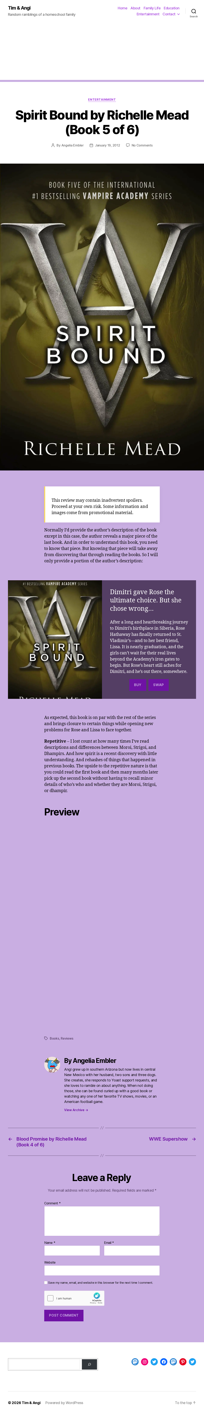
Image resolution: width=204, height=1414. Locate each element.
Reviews (67, 1038)
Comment (52, 1203)
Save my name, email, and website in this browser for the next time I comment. (100, 1282)
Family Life (152, 8)
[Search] (89, 1364)
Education (171, 8)
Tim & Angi (19, 8)
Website (50, 1262)
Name (49, 1243)
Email (109, 1243)
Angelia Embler (72, 145)
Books (54, 1038)
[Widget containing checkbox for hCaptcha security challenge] (74, 1298)
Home (122, 8)
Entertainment (148, 14)
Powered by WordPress (64, 1403)
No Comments (142, 145)
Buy (137, 685)
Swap (158, 685)
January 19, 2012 (107, 145)
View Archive (76, 1110)
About (135, 8)
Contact (169, 14)
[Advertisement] (102, 52)
